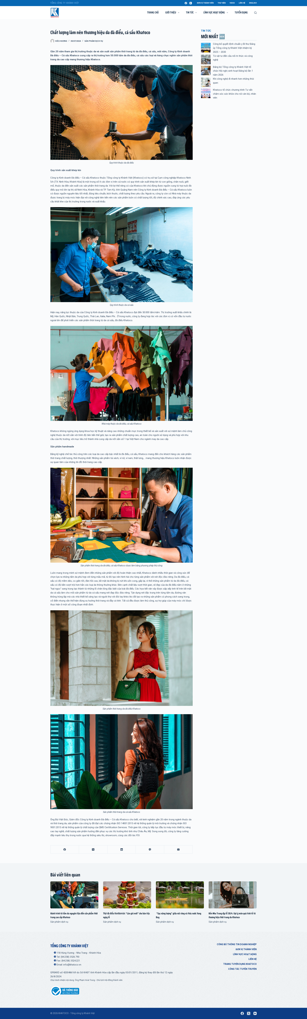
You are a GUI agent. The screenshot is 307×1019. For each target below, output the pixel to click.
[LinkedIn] (121, 849)
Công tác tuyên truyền (242, 969)
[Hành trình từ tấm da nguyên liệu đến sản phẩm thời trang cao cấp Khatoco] (74, 894)
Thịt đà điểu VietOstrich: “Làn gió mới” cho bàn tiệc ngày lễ (126, 915)
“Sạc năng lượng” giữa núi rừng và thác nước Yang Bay (178, 915)
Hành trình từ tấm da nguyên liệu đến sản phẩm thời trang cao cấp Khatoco (74, 915)
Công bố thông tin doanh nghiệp (237, 944)
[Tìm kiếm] (255, 13)
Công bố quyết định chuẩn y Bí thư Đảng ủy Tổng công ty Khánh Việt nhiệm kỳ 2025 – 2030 (234, 48)
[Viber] (150, 849)
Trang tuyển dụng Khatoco (240, 964)
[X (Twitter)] (93, 849)
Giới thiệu (170, 12)
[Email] (178, 849)
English (253, 3)
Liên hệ (242, 3)
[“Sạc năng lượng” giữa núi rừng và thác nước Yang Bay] (180, 894)
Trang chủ (153, 12)
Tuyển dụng (241, 12)
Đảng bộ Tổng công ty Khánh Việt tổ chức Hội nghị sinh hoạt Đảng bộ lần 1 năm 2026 (233, 71)
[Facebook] (186, 3)
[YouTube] (190, 3)
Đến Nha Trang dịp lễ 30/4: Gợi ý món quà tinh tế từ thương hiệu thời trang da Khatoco (232, 915)
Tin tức (190, 12)
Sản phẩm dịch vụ (93, 41)
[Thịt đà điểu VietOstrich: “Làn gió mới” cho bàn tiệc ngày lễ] (127, 894)
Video (232, 3)
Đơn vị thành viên (205, 3)
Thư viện (222, 3)
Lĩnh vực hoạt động (245, 954)
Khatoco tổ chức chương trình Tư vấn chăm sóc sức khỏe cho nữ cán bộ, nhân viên (234, 93)
